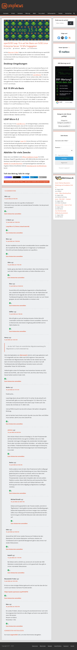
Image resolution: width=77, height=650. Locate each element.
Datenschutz (35, 646)
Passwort (58, 147)
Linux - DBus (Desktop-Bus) (63, 193)
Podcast (60, 13)
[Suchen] (70, 23)
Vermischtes (68, 13)
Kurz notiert (42, 13)
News (24, 48)
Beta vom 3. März (13, 52)
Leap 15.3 (23, 141)
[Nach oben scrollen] (74, 647)
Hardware (20, 13)
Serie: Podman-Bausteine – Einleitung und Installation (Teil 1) (64, 185)
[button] (8, 177)
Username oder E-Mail (62, 140)
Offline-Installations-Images (30, 157)
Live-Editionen (37, 75)
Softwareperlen (51, 13)
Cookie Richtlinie (57, 646)
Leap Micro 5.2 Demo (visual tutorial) (17, 226)
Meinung (27, 13)
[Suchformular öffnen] (74, 13)
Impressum (66, 646)
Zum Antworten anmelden (12, 214)
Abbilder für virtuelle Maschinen (13, 163)
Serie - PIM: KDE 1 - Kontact (63, 199)
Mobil (34, 13)
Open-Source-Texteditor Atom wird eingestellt (36, 182)
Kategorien (64, 120)
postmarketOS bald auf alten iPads (14, 182)
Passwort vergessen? (64, 168)
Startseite (5, 13)
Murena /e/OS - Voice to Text (63, 205)
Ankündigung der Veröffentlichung (36, 166)
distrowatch (23, 355)
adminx (10, 430)
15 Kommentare (33, 48)
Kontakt (72, 646)
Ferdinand (17, 48)
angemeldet (14, 635)
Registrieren (64, 162)
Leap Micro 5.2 (20, 124)
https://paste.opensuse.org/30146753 (16, 592)
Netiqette (50, 646)
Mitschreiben (43, 646)
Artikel (13, 13)
